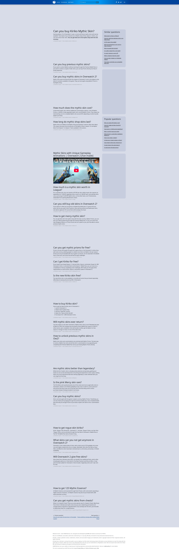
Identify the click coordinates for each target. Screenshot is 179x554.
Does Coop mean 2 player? (110, 137)
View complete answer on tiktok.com (69, 41)
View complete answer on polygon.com (70, 117)
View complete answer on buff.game (69, 378)
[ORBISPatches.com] (54, 2)
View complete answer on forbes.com (69, 72)
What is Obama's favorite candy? (112, 55)
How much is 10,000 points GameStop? (113, 129)
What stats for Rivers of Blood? (111, 36)
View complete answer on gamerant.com (70, 452)
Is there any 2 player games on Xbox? (113, 140)
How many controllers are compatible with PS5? (113, 62)
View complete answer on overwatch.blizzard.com (72, 346)
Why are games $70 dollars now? (112, 123)
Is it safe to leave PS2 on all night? (112, 50)
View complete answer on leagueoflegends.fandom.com (73, 496)
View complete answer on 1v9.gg (68, 199)
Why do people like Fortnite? (111, 48)
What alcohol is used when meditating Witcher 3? (113, 134)
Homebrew (64, 2)
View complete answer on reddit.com (69, 281)
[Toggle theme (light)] (124, 2)
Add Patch (70, 2)
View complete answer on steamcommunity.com (71, 211)
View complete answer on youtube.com (70, 435)
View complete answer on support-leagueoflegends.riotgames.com (75, 510)
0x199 (87, 533)
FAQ (98, 548)
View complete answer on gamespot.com (70, 391)
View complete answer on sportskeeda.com (70, 331)
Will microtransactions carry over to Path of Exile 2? (112, 45)
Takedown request (57, 41)
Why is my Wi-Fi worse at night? (111, 131)
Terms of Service (90, 548)
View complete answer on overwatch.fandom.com (72, 84)
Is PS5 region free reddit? (110, 42)
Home (58, 2)
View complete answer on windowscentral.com (71, 466)
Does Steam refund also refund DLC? (113, 142)
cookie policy (107, 546)
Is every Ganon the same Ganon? (112, 145)
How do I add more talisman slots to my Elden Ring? (113, 39)
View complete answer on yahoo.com (69, 405)
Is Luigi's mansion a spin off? (111, 53)
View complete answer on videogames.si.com (71, 271)
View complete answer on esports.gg (69, 317)
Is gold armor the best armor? (111, 147)
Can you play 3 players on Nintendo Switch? (112, 59)
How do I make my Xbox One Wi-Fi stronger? (112, 126)
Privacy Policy (80, 548)
